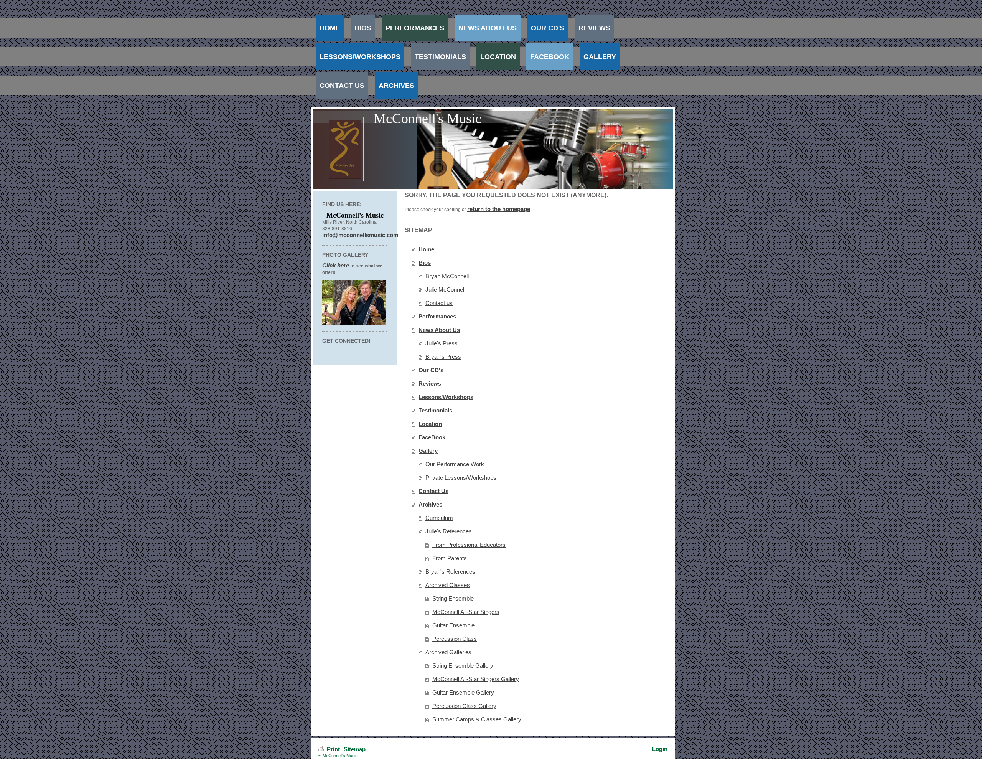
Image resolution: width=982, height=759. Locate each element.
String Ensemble (453, 598)
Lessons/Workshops (446, 397)
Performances (437, 316)
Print (333, 749)
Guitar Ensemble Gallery (463, 692)
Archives (430, 504)
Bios (425, 262)
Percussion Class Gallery (464, 706)
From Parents (449, 558)
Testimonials (435, 410)
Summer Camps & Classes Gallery (476, 719)
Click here (335, 265)
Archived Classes (447, 585)
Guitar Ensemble (453, 625)
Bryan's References (450, 571)
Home (426, 249)
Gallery (428, 450)
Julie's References (448, 531)
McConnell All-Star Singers (465, 612)
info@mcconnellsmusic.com (360, 235)
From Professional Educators (469, 544)
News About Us (439, 330)
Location (430, 424)
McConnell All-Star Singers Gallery (475, 679)
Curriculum (439, 518)
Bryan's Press (443, 356)
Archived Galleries (448, 652)
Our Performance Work (454, 464)
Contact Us (433, 491)
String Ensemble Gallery (462, 665)
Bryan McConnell (447, 276)
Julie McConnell (445, 289)
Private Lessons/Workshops (460, 477)
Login (659, 749)
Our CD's (431, 370)
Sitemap (355, 749)
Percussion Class (454, 638)
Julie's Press (441, 343)
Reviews (430, 383)
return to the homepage (498, 209)
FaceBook (432, 437)
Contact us (439, 303)
